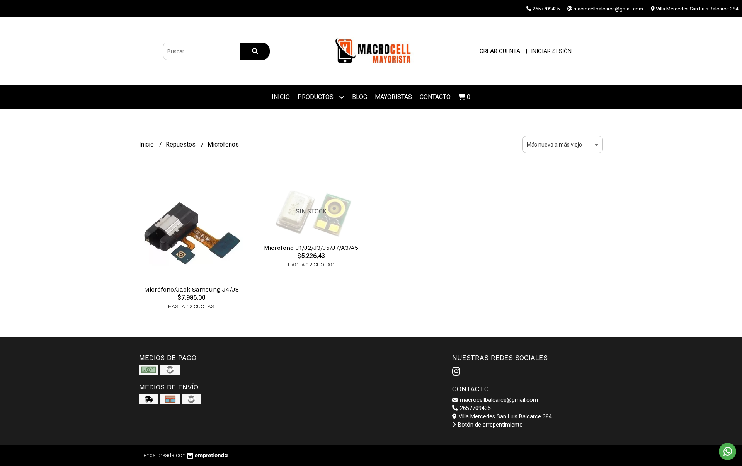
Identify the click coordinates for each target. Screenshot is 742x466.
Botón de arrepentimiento (489, 425)
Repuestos (181, 144)
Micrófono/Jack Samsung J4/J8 (191, 289)
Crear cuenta (500, 51)
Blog (359, 97)
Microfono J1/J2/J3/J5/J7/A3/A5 (311, 247)
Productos (316, 97)
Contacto (435, 97)
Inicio (281, 97)
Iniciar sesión (551, 51)
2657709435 (474, 408)
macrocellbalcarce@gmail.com (498, 400)
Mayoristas (393, 97)
